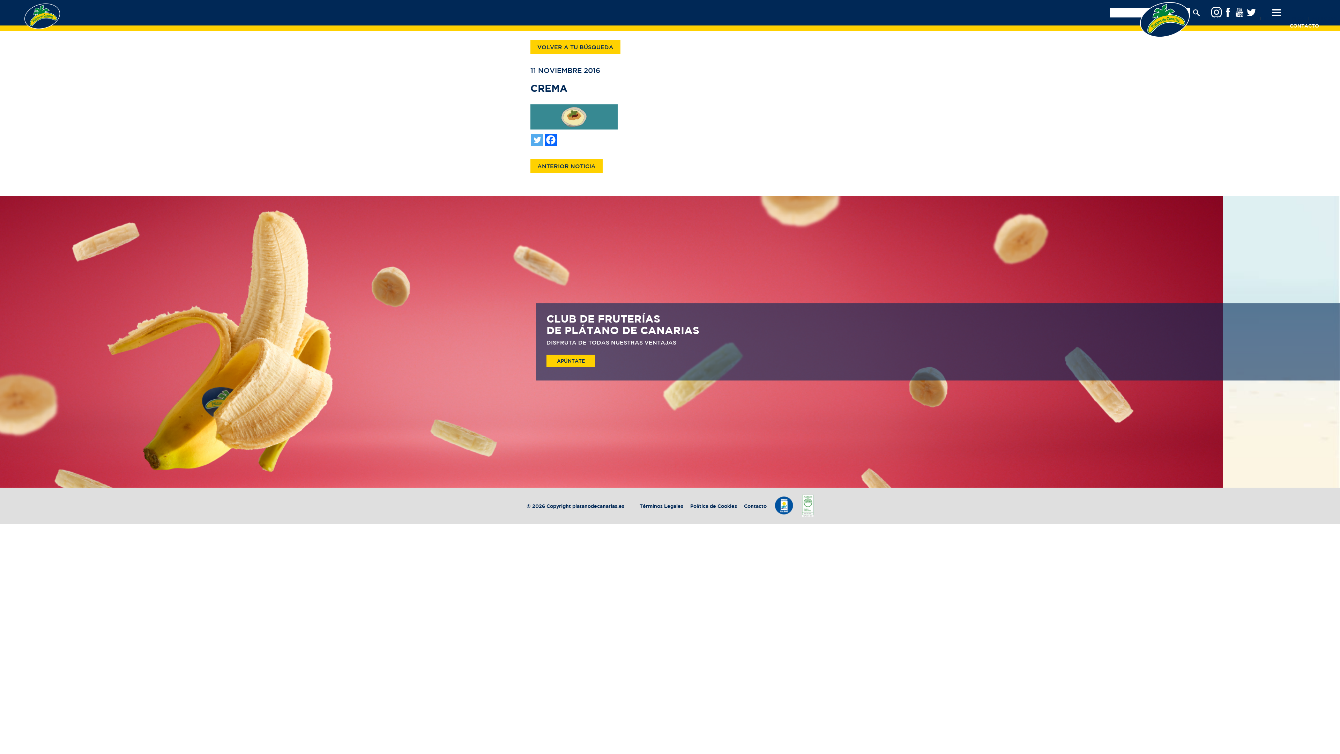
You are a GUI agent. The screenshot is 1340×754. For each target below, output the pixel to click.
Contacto (755, 506)
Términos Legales (662, 506)
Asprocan (1324, 19)
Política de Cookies (713, 506)
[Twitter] (537, 140)
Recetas (1274, 19)
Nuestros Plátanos (1232, 19)
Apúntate (571, 361)
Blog (1298, 19)
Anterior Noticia (566, 166)
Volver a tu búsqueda (575, 47)
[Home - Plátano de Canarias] (1165, 19)
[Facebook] (551, 140)
